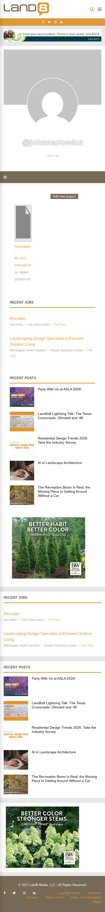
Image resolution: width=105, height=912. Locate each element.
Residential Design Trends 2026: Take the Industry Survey (63, 440)
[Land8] (26, 15)
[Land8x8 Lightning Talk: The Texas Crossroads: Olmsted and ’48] (22, 430)
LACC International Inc (23, 265)
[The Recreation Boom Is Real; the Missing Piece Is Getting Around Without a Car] (22, 504)
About (97, 902)
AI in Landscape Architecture (60, 463)
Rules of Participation (86, 897)
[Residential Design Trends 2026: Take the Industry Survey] (22, 454)
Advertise (94, 893)
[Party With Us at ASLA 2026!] (22, 405)
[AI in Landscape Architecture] (22, 479)
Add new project (64, 196)
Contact (31, 897)
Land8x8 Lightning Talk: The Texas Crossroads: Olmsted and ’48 (65, 416)
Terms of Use (54, 897)
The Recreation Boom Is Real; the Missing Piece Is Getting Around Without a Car (64, 491)
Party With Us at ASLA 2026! (60, 389)
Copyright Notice (69, 893)
